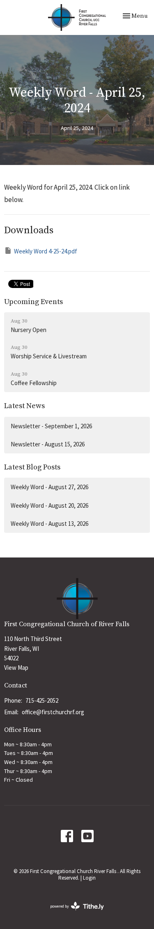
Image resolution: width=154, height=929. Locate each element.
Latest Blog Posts (32, 467)
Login (89, 877)
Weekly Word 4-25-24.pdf (45, 251)
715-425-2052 (41, 700)
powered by (72, 913)
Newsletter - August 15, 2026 (48, 444)
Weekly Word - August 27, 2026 (49, 487)
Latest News (24, 406)
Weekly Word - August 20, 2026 (49, 505)
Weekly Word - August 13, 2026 (49, 523)
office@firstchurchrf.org (53, 712)
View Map (16, 667)
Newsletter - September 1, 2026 (51, 426)
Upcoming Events (33, 302)
